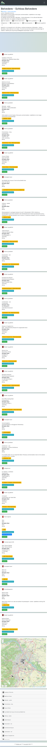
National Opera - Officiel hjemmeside (9, 629)
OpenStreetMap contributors (41, 686)
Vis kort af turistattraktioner (7, 70)
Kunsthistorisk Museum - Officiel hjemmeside (11, 288)
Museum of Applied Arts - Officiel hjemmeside (11, 336)
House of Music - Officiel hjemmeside (9, 167)
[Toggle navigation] (44, 2)
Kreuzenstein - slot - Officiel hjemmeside (10, 264)
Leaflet (34, 686)
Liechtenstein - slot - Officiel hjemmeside (10, 312)
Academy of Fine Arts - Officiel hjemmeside (11, 68)
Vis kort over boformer (6, 534)
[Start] (3, 2)
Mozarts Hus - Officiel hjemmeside (9, 361)
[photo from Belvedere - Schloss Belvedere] (8, 11)
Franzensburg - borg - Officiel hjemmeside (10, 142)
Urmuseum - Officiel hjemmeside (8, 506)
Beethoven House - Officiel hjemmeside (10, 92)
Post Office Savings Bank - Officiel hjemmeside (11, 409)
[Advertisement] (23, 41)
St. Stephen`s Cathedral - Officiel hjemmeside (11, 482)
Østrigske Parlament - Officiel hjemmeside (10, 385)
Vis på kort (4, 73)
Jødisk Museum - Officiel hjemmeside (9, 241)
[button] (22, 661)
